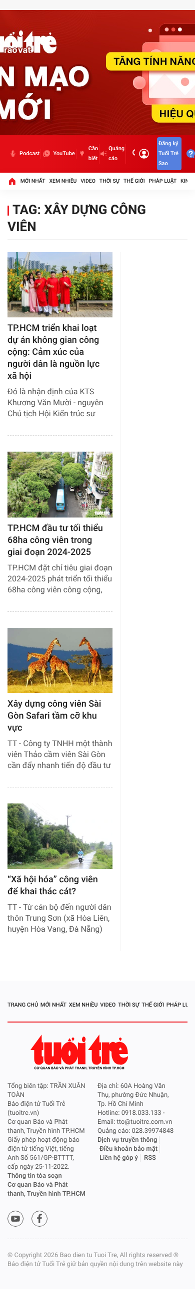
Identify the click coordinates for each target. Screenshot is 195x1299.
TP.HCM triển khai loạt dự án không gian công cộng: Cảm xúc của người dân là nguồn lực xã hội (54, 352)
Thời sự (110, 181)
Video (88, 181)
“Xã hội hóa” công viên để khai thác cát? (53, 885)
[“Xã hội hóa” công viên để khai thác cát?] (60, 836)
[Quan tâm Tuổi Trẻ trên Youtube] (16, 1219)
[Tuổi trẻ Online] (80, 1052)
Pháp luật (163, 181)
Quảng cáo (116, 153)
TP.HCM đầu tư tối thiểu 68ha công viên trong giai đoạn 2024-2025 (55, 540)
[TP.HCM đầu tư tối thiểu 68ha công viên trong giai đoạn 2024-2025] (60, 484)
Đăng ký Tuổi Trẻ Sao (168, 153)
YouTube (63, 153)
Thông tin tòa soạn (35, 1176)
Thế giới (134, 181)
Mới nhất (33, 181)
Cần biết (93, 153)
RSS (150, 1158)
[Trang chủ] (12, 181)
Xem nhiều (62, 181)
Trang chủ (23, 1005)
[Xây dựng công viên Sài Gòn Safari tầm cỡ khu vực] (60, 660)
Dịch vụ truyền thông (127, 1140)
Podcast (30, 153)
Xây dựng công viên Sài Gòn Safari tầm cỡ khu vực (54, 716)
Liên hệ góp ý (119, 1158)
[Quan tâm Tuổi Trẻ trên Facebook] (40, 1219)
